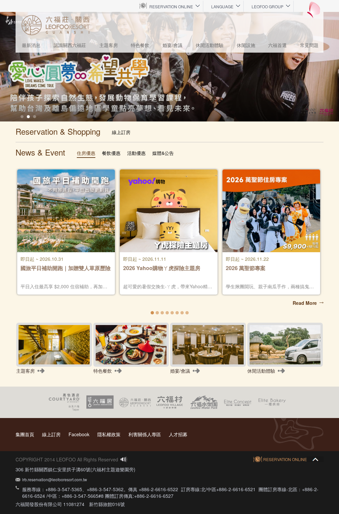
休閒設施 (246, 45)
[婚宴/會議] (208, 345)
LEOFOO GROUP (267, 6)
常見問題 (309, 45)
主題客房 (108, 45)
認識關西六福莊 (70, 45)
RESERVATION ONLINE (171, 6)
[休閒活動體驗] (285, 345)
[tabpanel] (169, 66)
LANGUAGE (222, 6)
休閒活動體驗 (209, 45)
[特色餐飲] (131, 345)
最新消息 (31, 45)
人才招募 (178, 434)
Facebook (79, 434)
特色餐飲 (140, 45)
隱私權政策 (109, 434)
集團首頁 (25, 434)
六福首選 (277, 45)
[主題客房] (54, 345)
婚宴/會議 (172, 45)
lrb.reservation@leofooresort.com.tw (54, 479)
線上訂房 (51, 434)
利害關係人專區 (144, 434)
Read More (305, 303)
